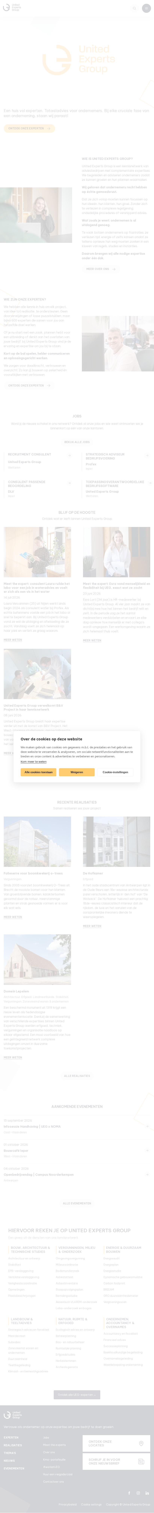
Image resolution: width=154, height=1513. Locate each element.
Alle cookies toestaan (39, 772)
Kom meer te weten (34, 761)
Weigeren (77, 772)
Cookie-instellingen (115, 772)
